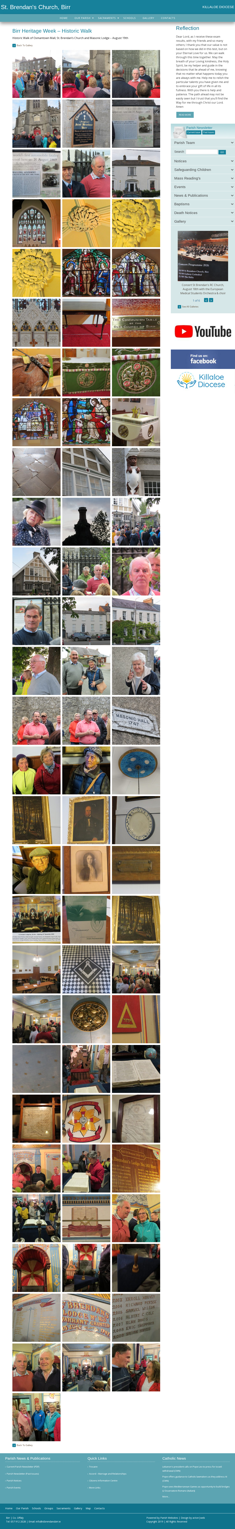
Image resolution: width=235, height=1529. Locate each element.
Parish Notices (14, 1481)
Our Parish (82, 18)
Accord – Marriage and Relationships (107, 1474)
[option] (203, 263)
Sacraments (107, 18)
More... (165, 1496)
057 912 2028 (18, 1521)
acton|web (199, 1517)
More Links (94, 1488)
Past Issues (208, 132)
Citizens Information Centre (103, 1481)
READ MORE (185, 114)
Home (64, 18)
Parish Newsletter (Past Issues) (23, 1474)
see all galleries (190, 306)
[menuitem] (63, 18)
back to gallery (25, 45)
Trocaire (93, 1467)
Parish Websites (169, 1517)
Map (88, 1508)
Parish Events (14, 1488)
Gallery (148, 18)
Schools (129, 18)
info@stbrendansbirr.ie (48, 1521)
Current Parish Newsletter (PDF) (23, 1467)
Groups (48, 1508)
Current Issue (193, 132)
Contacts (168, 18)
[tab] (203, 142)
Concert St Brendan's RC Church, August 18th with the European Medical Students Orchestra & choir (203, 289)
